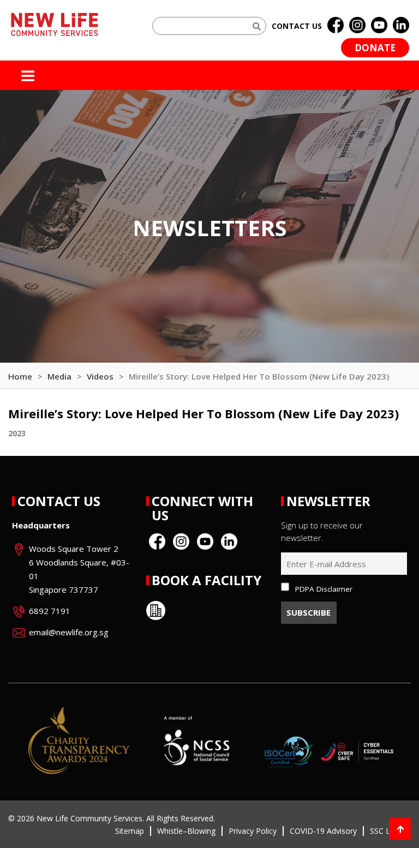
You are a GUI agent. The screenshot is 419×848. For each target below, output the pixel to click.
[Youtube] (379, 25)
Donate (375, 47)
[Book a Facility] (155, 610)
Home (20, 376)
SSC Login (387, 831)
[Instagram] (357, 25)
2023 (17, 433)
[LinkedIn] (401, 25)
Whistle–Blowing (186, 831)
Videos (100, 376)
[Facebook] (335, 25)
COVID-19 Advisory (323, 831)
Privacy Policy (253, 831)
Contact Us (58, 501)
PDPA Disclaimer (323, 589)
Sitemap (129, 831)
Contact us (297, 26)
